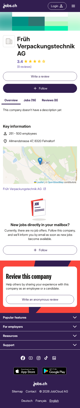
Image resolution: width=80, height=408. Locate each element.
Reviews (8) (50, 100)
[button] (40, 317)
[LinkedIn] (54, 358)
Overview (11, 100)
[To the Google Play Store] (54, 371)
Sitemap (17, 391)
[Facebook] (22, 358)
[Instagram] (38, 358)
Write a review (40, 76)
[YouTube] (30, 358)
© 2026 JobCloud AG (53, 391)
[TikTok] (46, 358)
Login (54, 6)
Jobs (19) (30, 100)
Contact (31, 391)
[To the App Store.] (26, 371)
